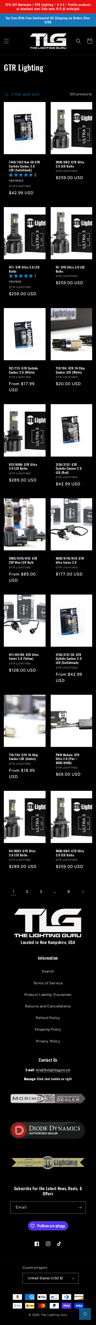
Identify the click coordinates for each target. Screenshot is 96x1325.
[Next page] (82, 891)
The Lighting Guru (54, 1315)
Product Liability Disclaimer (48, 995)
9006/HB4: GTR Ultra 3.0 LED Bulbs (70, 853)
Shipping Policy (48, 1029)
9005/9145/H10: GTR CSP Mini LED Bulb (23, 560)
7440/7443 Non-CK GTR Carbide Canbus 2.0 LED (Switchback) (24, 166)
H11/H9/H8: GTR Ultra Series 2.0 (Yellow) (24, 657)
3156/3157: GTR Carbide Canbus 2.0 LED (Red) (69, 468)
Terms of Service (48, 983)
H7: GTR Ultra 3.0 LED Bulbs (70, 269)
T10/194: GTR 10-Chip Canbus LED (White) (70, 370)
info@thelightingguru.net (53, 1070)
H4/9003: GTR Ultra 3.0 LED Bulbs (22, 853)
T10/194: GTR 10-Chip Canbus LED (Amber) (23, 757)
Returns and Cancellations (48, 1006)
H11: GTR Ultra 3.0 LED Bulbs (24, 269)
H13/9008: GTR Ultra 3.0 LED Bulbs (23, 466)
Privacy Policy (48, 1041)
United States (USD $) (45, 1278)
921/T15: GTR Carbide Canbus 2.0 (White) (23, 370)
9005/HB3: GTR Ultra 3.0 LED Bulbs (70, 164)
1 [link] (13, 891)
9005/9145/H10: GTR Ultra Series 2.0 (70, 560)
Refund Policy (48, 1018)
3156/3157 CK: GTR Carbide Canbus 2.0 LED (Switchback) (69, 659)
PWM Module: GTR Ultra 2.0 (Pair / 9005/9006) (68, 759)
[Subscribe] (80, 1207)
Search (48, 971)
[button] (6, 41)
